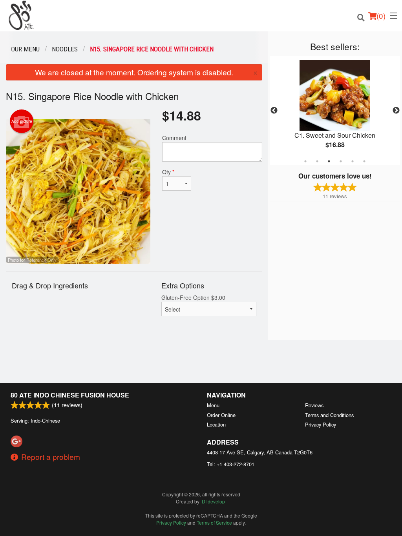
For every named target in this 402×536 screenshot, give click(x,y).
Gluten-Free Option (193, 297)
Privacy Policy (320, 424)
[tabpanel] (335, 110)
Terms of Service (214, 522)
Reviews (314, 405)
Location (216, 424)
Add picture (21, 121)
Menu (213, 405)
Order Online (221, 415)
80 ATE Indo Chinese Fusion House (70, 394)
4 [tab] (341, 161)
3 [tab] (329, 161)
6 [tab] (364, 161)
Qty (168, 172)
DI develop (213, 501)
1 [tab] (305, 161)
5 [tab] (352, 161)
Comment (174, 138)
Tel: (230, 464)
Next (396, 111)
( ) (381, 15)
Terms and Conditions (329, 415)
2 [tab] (317, 161)
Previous (274, 111)
